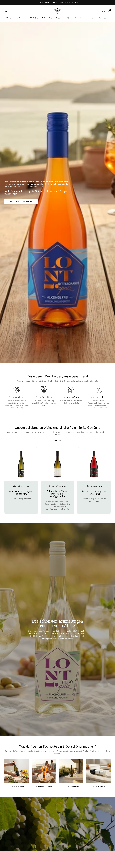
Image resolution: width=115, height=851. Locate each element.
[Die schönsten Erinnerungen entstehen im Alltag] (57, 629)
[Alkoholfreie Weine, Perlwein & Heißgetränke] (57, 480)
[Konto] (103, 10)
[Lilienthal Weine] (57, 11)
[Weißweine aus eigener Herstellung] (21, 480)
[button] (5, 10)
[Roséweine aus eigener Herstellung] (94, 480)
